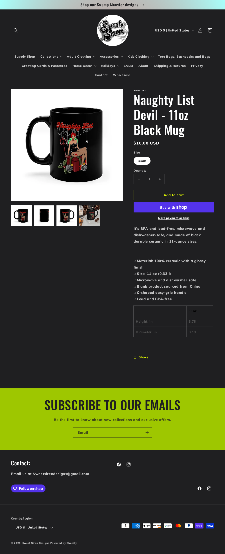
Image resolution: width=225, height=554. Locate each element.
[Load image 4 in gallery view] (89, 215)
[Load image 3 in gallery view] (66, 215)
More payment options (173, 217)
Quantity (140, 170)
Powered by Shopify (63, 543)
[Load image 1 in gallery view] (21, 215)
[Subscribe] (147, 432)
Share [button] (143, 357)
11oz (142, 161)
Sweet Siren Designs (35, 543)
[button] (16, 30)
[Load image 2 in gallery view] (44, 215)
